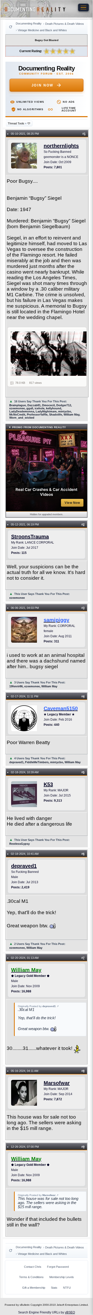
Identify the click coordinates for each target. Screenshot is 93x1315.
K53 (48, 784)
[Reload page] (10, 26)
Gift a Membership (33, 1287)
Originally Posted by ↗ (38, 1006)
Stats (54, 1287)
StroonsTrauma (30, 536)
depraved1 (24, 866)
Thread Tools (17, 123)
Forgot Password (58, 1266)
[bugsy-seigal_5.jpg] (50, 353)
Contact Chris (32, 1266)
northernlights (61, 146)
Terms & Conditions (31, 1277)
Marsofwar (57, 1083)
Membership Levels (61, 1277)
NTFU (67, 1287)
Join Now (42, 85)
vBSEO (70, 1312)
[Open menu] (83, 7)
